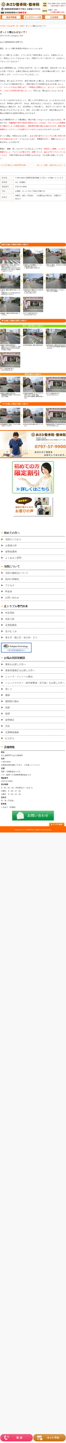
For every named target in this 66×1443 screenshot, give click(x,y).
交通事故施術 (12, 732)
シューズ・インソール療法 (19, 676)
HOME (2, 26)
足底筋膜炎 (11, 625)
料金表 (8, 591)
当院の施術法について (16, 573)
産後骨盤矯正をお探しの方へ (20, 670)
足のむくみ (11, 631)
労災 (7, 726)
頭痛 (7, 707)
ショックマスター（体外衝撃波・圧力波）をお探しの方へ (35, 683)
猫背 (7, 713)
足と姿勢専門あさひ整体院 (32, 829)
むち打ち (9, 738)
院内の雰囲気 (12, 579)
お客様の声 (11, 545)
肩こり (8, 689)
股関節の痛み (12, 701)
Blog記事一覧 (12, 26)
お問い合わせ (12, 597)
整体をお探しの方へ (15, 664)
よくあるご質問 (13, 558)
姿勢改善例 (11, 551)
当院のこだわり (13, 539)
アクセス (9, 585)
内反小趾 (9, 619)
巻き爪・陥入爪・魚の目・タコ (21, 637)
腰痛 (22, 26)
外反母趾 (9, 613)
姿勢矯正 (9, 720)
